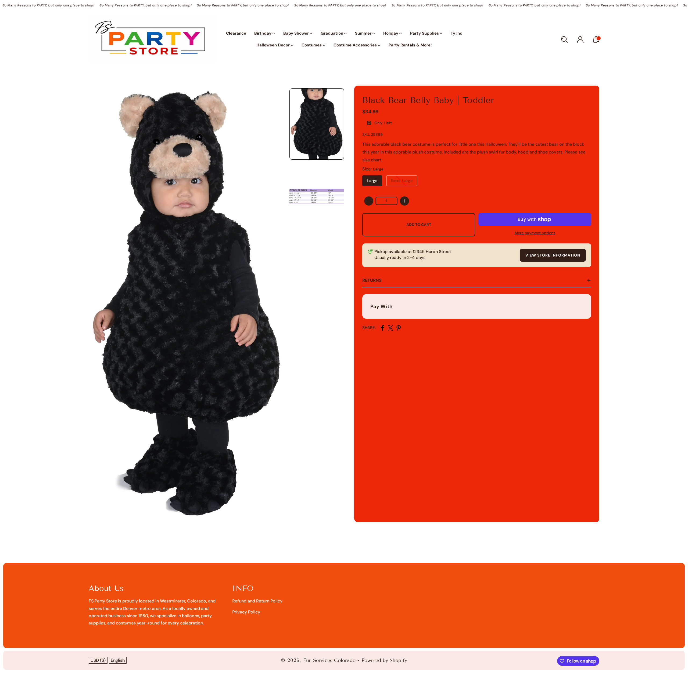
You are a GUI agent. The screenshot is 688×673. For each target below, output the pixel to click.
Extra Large (402, 180)
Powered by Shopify (384, 660)
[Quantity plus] (404, 201)
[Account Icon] (580, 39)
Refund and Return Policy (257, 601)
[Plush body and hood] (186, 304)
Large (372, 180)
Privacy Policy (246, 612)
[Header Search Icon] (564, 39)
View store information (552, 255)
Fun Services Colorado (329, 660)
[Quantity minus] (368, 201)
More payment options (535, 233)
